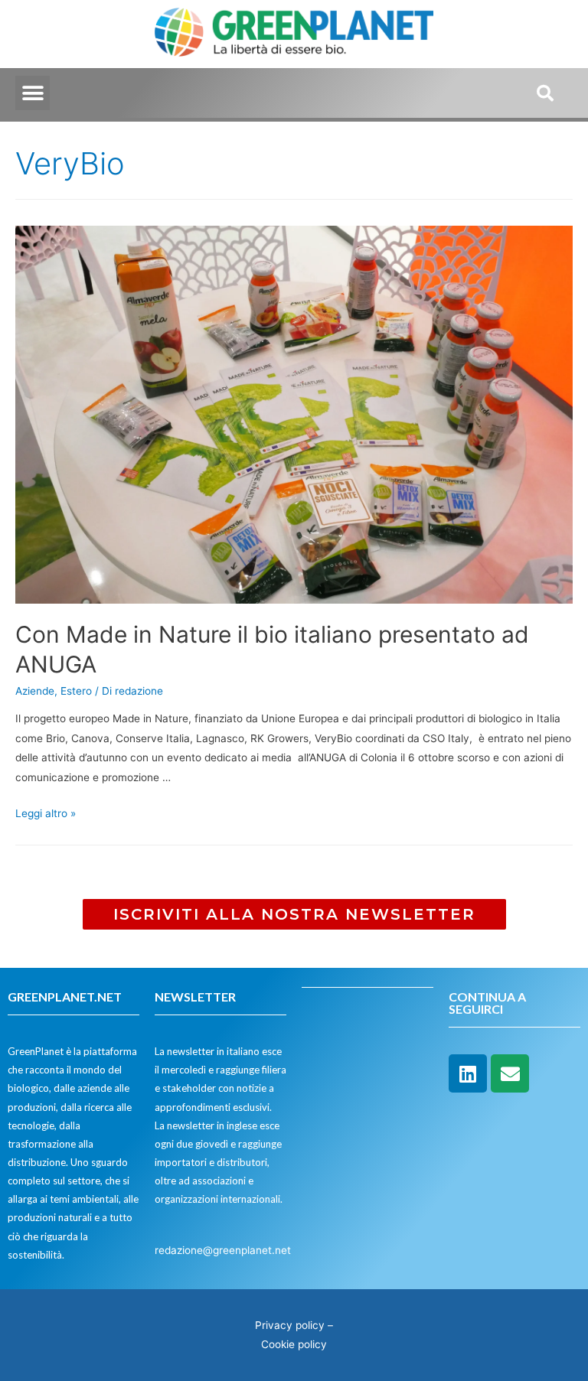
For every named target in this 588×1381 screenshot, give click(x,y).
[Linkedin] (468, 1073)
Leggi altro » (45, 813)
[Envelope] (510, 1073)
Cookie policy (294, 1344)
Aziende (34, 691)
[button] (32, 93)
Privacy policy (290, 1325)
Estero (76, 691)
